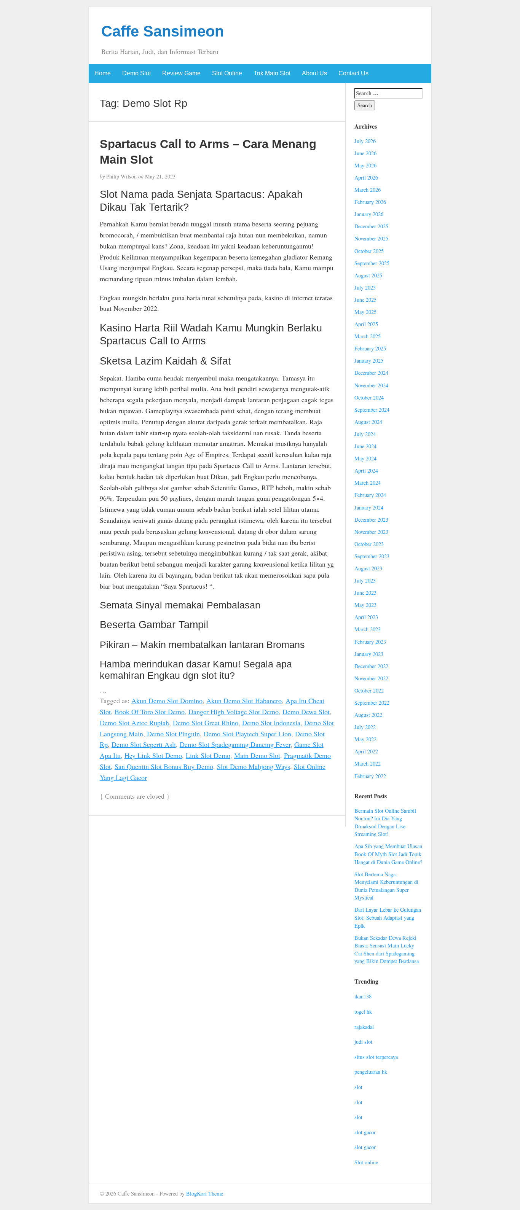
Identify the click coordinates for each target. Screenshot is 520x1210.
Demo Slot (136, 73)
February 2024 (370, 494)
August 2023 (368, 568)
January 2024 (368, 507)
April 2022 (366, 751)
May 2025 (365, 311)
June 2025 (365, 299)
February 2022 (370, 776)
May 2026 (365, 165)
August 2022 (368, 714)
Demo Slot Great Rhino (205, 722)
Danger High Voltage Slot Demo (233, 711)
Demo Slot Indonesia (271, 722)
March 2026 (367, 189)
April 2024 (366, 470)
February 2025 (370, 348)
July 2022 (365, 727)
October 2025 (369, 251)
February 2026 (370, 201)
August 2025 (368, 275)
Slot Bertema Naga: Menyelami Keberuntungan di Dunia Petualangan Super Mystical (386, 886)
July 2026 (365, 141)
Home (102, 73)
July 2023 (365, 580)
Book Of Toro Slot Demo (150, 711)
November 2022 (371, 678)
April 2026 (366, 177)
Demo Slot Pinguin (173, 733)
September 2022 (371, 702)
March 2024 (367, 482)
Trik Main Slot (272, 73)
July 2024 (365, 434)
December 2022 (371, 666)
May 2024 (365, 458)
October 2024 (369, 397)
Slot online (366, 1162)
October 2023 (369, 544)
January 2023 (368, 654)
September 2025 (371, 263)
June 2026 (365, 153)
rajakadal (364, 1026)
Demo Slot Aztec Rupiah (134, 722)
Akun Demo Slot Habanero (244, 700)
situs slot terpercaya (376, 1056)
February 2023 (370, 641)
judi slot (363, 1041)
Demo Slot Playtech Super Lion (247, 733)
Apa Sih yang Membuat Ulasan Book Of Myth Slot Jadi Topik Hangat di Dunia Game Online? (388, 853)
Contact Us (353, 73)
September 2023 (371, 556)
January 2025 (368, 360)
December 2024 (371, 372)
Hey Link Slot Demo (153, 755)
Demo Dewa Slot (306, 711)
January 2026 (368, 214)
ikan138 (363, 996)
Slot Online (227, 73)
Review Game (181, 73)
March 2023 (367, 629)
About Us (314, 73)
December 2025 (371, 226)
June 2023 (365, 592)
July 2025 (365, 287)
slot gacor (365, 1132)
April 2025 (366, 324)
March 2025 (367, 336)
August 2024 (368, 421)
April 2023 (366, 617)
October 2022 (369, 690)
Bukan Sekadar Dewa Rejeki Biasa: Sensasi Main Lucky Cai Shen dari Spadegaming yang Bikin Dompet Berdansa (386, 949)
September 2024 (371, 409)
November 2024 (371, 385)
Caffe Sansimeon (162, 31)
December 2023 (371, 519)
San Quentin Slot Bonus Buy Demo (164, 766)
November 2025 (371, 238)
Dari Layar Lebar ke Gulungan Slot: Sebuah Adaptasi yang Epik (387, 917)
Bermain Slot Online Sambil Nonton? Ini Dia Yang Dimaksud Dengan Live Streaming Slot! (385, 822)
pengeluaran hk (370, 1071)
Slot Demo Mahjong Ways (253, 766)
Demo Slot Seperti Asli (144, 744)
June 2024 (365, 446)
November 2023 (371, 531)
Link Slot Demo (208, 755)
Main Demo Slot (257, 755)
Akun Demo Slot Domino (167, 700)
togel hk (363, 1011)
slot (358, 1087)
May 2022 (365, 739)
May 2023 (365, 604)
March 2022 (367, 763)
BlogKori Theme (204, 1193)
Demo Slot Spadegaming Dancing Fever (235, 744)
